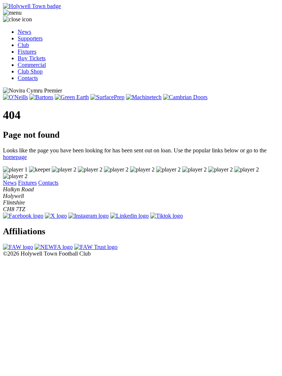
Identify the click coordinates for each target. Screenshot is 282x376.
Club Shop (30, 71)
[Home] (141, 6)
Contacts (28, 78)
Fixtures (27, 51)
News (24, 32)
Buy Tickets (32, 58)
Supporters (30, 38)
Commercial (32, 65)
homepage (15, 157)
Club (23, 45)
